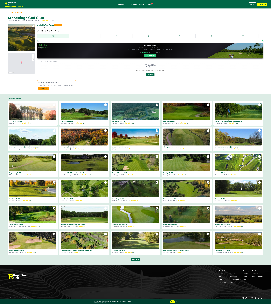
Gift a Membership (234, 279)
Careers (245, 276)
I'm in (172, 301)
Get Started (262, 4)
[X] (252, 298)
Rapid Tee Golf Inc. (16, 297)
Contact (245, 279)
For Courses (233, 273)
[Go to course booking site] (21, 37)
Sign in (252, 4)
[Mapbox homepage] (11, 72)
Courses (121, 4)
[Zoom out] (33, 57)
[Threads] (258, 298)
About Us (245, 273)
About (141, 4)
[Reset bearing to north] (33, 59)
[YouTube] (255, 298)
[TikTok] (246, 298)
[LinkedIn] (262, 298)
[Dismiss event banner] (176, 301)
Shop (150, 4)
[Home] (14, 3)
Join (220, 276)
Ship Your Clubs (150, 55)
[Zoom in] (33, 55)
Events (231, 282)
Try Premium (132, 4)
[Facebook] (249, 298)
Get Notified (43, 88)
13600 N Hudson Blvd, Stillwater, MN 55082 (21, 20)
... (260, 35)
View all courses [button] (16, 12)
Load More (135, 259)
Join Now (150, 74)
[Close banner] (261, 45)
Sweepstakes (233, 276)
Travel (220, 279)
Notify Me (59, 25)
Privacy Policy (256, 273)
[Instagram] (243, 298)
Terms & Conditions (257, 276)
